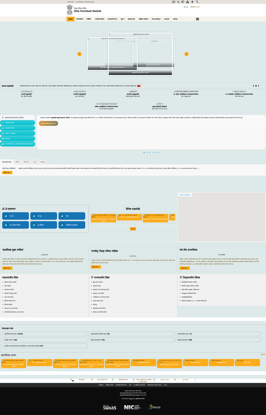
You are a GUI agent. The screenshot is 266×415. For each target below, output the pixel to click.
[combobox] (197, 2)
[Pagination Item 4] (152, 152)
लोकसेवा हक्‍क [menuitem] (131, 19)
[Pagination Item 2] (147, 152)
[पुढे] (186, 54)
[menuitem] (178, 2)
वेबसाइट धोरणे (109, 385)
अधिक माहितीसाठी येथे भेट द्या (48, 123)
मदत (130, 385)
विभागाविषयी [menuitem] (80, 19)
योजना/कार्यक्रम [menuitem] (156, 19)
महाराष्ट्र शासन (71, 2)
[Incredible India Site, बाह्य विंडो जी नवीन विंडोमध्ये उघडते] (101, 380)
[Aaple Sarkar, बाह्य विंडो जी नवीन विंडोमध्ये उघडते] (143, 380)
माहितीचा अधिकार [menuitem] (143, 19)
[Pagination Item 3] (149, 152)
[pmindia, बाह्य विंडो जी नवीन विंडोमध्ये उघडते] (164, 380)
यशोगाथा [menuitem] (175, 19)
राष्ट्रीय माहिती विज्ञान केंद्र (126, 393)
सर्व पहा (133, 229)
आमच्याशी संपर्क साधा (121, 385)
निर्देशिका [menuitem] (89, 19)
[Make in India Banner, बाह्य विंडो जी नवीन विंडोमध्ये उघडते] (81, 380)
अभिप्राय (101, 385)
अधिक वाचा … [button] (7, 268)
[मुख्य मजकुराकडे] (173, 2)
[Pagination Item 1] (144, 152)
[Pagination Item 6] (158, 152)
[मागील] (79, 54)
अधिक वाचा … (7, 172)
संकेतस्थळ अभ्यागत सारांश (154, 385)
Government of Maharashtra (85, 2)
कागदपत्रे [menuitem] (166, 19)
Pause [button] (73, 380)
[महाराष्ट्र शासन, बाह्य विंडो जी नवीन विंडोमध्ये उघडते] (185, 380)
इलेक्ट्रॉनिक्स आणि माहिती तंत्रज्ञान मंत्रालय (130, 395)
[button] (253, 86)
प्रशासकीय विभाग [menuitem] (112, 19)
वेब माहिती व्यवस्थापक (139, 385)
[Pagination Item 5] (155, 152)
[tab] (17, 117)
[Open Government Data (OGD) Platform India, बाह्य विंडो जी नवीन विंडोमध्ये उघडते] (122, 381)
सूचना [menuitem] (122, 19)
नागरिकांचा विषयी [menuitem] (99, 19)
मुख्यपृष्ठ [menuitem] (70, 19)
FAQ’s (165, 385)
